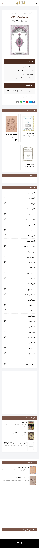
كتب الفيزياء (20, 343)
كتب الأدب (20, 268)
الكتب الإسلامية (24, 97)
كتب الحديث (20, 305)
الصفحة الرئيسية (32, 13)
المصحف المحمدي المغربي (20, 433)
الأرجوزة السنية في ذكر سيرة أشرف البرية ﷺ (15, 443)
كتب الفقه (20, 332)
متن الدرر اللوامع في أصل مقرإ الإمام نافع (28, 135)
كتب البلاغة (20, 284)
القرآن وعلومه (25, 13)
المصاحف (18, 97)
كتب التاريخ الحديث (20, 295)
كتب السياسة (20, 316)
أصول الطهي (24, 422)
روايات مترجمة (20, 257)
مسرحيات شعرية (20, 364)
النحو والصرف (20, 236)
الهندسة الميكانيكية (20, 246)
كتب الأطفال (20, 273)
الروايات (20, 204)
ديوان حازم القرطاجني (23, 467)
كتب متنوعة (20, 354)
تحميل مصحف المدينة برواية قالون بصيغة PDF (19, 91)
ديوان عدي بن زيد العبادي (22, 477)
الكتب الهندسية (20, 220)
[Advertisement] (19, 392)
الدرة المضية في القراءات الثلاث (29, 166)
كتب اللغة (20, 348)
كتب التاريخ (20, 289)
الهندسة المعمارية (20, 241)
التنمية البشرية (20, 193)
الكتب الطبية (20, 214)
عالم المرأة (20, 263)
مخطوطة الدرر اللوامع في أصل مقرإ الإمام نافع (11, 137)
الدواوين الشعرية (20, 198)
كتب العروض (20, 327)
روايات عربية (20, 252)
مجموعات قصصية (20, 359)
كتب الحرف (20, 311)
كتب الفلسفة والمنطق (20, 338)
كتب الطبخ (20, 321)
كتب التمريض (20, 300)
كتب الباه (20, 279)
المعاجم (20, 230)
